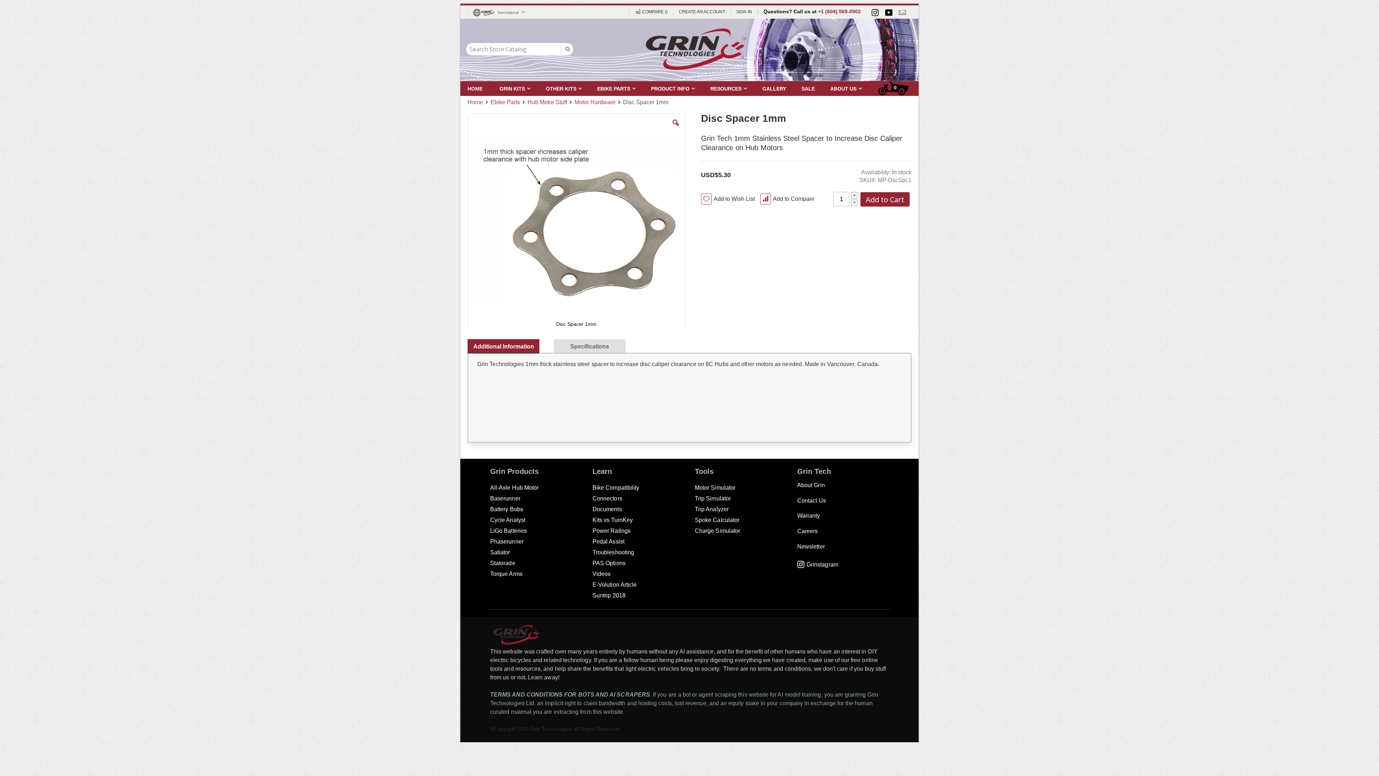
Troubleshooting (613, 552)
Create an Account (702, 11)
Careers (807, 531)
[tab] (507, 345)
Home (475, 102)
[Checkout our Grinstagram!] (875, 12)
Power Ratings (612, 531)
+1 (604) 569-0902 (839, 11)
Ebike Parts (505, 102)
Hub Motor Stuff (547, 102)
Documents (607, 509)
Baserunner (505, 498)
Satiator (500, 552)
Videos (601, 574)
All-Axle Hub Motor (514, 488)
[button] (676, 128)
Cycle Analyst (507, 520)
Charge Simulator (717, 531)
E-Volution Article (615, 585)
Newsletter (811, 547)
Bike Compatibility (616, 488)
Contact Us (811, 501)
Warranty (808, 516)
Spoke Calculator (717, 520)
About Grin (811, 485)
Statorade (502, 563)
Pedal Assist (609, 542)
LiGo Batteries (508, 531)
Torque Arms (506, 574)
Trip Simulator (713, 498)
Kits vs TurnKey (613, 520)
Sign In (744, 11)
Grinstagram (822, 565)
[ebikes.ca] (695, 49)
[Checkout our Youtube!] (888, 12)
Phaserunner (507, 542)
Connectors (607, 498)
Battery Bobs (506, 509)
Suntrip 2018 (609, 595)
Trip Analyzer (712, 509)
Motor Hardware (595, 102)
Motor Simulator (715, 488)
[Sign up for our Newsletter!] (902, 12)
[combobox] (520, 49)
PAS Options (609, 563)
